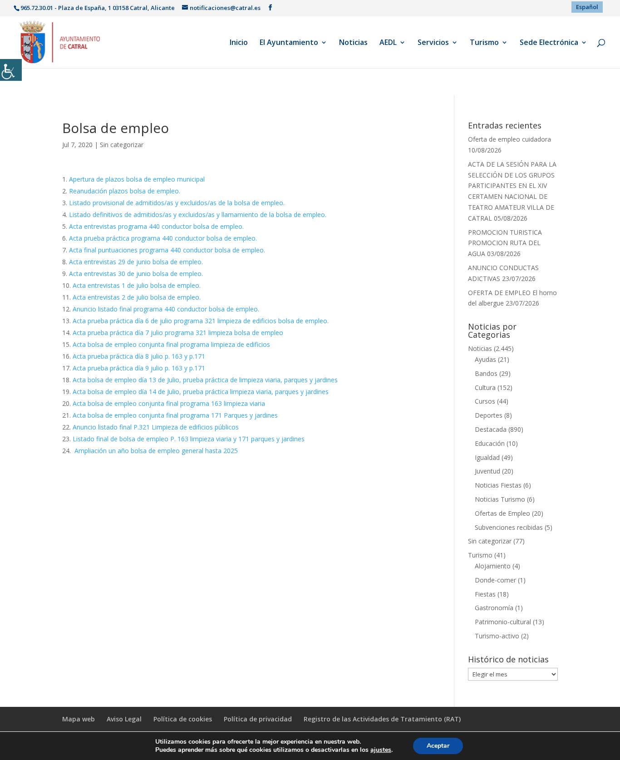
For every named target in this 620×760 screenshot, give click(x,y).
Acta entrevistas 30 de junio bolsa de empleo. (136, 273)
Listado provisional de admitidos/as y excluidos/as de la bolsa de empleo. (177, 202)
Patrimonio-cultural (503, 621)
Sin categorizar (121, 144)
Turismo (484, 43)
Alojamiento (493, 566)
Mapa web (78, 719)
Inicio (239, 43)
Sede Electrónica (549, 43)
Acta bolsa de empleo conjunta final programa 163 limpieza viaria (169, 403)
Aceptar (438, 745)
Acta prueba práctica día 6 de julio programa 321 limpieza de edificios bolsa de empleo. (201, 320)
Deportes (488, 415)
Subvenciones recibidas (509, 527)
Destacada (491, 429)
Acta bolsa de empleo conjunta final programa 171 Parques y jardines (175, 415)
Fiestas (485, 594)
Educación (490, 443)
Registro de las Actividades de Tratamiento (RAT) (382, 719)
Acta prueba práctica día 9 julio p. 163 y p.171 (139, 368)
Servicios (433, 43)
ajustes (380, 750)
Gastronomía (494, 607)
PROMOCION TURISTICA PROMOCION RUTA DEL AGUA (505, 243)
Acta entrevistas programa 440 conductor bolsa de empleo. (156, 226)
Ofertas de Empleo (502, 513)
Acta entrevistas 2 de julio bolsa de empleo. (137, 297)
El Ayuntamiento (289, 43)
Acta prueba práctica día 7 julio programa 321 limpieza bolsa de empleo (178, 332)
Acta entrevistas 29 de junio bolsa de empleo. (136, 261)
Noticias (353, 43)
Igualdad (487, 457)
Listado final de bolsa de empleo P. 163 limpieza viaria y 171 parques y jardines (189, 438)
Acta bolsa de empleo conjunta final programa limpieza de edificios (171, 344)
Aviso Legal (124, 719)
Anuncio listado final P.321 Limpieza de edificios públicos (156, 427)
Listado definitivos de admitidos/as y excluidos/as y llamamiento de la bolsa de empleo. (197, 214)
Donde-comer (495, 580)
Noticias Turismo (500, 499)
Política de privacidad (258, 719)
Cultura (485, 387)
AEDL (388, 43)
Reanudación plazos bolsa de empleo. (124, 191)
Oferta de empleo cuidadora (509, 139)
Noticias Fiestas (498, 485)
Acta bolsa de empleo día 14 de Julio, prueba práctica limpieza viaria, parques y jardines (201, 391)
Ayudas (485, 359)
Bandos (486, 373)
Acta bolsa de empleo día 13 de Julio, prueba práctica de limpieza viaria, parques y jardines (205, 379)
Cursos (485, 401)
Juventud (487, 471)
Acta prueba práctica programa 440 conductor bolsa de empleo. (163, 238)
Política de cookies (182, 719)
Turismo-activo (497, 636)
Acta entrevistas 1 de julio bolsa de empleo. (137, 285)
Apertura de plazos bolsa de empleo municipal (137, 179)
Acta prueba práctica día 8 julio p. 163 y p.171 (139, 356)
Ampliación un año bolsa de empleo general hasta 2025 (155, 450)
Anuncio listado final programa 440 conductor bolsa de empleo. (166, 309)
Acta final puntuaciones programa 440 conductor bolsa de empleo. (167, 250)
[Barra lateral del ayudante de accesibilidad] (11, 70)
